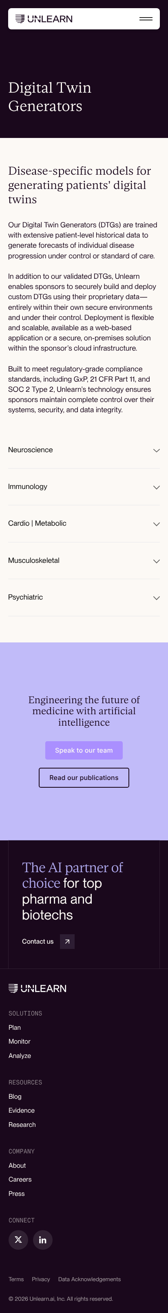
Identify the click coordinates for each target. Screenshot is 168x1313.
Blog (15, 1096)
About (17, 1165)
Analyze (20, 1056)
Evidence (22, 1110)
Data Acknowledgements (89, 1279)
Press (17, 1193)
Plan (15, 1027)
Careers (20, 1179)
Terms (16, 1279)
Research (22, 1125)
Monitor (20, 1041)
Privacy (41, 1279)
